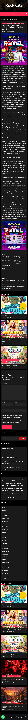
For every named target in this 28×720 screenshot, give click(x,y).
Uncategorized (5, 361)
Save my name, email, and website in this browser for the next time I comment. (12, 416)
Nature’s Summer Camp (7, 315)
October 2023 (5, 573)
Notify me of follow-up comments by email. (13, 420)
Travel (22, 23)
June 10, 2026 (9, 343)
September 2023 (6, 576)
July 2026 (4, 507)
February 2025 (5, 545)
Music (19, 23)
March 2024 (5, 559)
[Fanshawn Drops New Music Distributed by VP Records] (14, 695)
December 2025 (5, 524)
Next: (13, 286)
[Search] (26, 14)
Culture (4, 23)
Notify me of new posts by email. (11, 422)
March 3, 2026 (9, 709)
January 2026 (5, 521)
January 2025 (5, 548)
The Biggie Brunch (12, 497)
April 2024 (4, 556)
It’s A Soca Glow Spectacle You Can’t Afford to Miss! (6, 258)
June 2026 (4, 510)
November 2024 (5, 551)
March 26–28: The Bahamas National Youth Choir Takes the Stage (13, 462)
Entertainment (9, 23)
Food (18, 360)
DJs (12, 312)
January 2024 (5, 565)
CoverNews (15, 717)
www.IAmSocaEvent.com (19, 177)
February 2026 (5, 518)
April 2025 (4, 540)
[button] (3, 717)
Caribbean (4, 702)
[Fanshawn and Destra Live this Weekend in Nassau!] (14, 329)
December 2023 (5, 567)
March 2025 (5, 543)
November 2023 (5, 570)
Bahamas (4, 312)
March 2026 (5, 515)
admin (4, 31)
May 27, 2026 (9, 367)
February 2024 (5, 562)
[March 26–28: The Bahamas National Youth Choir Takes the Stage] (14, 669)
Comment (4, 383)
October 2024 (5, 554)
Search (3, 433)
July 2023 (4, 578)
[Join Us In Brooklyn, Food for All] (14, 355)
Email (16, 402)
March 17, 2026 (10, 682)
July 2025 (4, 532)
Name (3, 402)
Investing (4, 497)
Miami (15, 23)
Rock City (14, 5)
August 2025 (5, 529)
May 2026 (4, 513)
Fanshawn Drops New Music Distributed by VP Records (12, 468)
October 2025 (5, 526)
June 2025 (4, 535)
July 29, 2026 (9, 317)
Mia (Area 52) (5, 493)
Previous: (13, 280)
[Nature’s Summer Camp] (14, 305)
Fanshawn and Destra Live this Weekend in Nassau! (6, 267)
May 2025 (4, 537)
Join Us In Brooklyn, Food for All (9, 365)
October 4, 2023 (10, 31)
